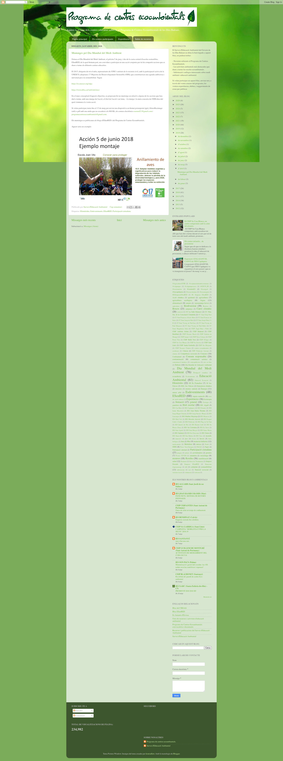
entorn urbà (176, 392)
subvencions (181, 470)
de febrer (182, 179)
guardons (175, 405)
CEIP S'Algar (204, 340)
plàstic (187, 453)
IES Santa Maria (206, 430)
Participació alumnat (179, 450)
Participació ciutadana (122, 211)
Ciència (185, 351)
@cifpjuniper (176, 286)
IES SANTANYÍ (183, 538)
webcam (197, 472)
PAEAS (199, 447)
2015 (178, 196)
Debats (178, 364)
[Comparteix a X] (133, 207)
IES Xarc (199, 436)
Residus (189, 458)
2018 (178, 132)
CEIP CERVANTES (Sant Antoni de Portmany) (191, 506)
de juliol (181, 156)
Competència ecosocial (189, 353)
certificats (175, 351)
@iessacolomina (191, 292)
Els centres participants (102, 38)
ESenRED (107, 211)
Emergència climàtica (204, 386)
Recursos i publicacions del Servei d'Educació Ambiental (191, 631)
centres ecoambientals (201, 348)
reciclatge (204, 455)
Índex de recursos (143, 38)
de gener (181, 183)
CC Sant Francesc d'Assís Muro (185, 317)
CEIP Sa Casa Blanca (179, 342)
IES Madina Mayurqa (189, 416)
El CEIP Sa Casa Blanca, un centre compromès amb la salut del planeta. (197, 223)
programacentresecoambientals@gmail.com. (89, 114)
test (190, 470)
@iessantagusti (204, 292)
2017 (178, 188)
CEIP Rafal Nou (189, 339)
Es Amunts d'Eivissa (180, 615)
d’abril (181, 168)
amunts (188, 303)
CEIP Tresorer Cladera (183, 348)
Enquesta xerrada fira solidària (187, 519)
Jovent (194, 439)
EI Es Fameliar (195, 383)
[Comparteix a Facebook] (136, 207)
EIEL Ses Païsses (187, 386)
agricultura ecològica (182, 300)
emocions (178, 389)
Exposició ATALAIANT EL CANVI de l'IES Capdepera (196, 259)
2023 (178, 112)
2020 (178, 124)
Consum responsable (196, 356)
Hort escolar (189, 405)
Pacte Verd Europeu (186, 447)
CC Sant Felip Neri (205, 315)
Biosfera (205, 306)
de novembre (183, 140)
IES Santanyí (179, 433)
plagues (179, 453)
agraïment (191, 297)
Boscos (175, 308)
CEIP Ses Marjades (205, 345)
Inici (119, 220)
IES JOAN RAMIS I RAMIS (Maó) (191, 493)
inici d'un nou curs (182, 541)
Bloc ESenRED (178, 611)
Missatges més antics (154, 220)
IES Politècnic (190, 422)
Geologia (206, 402)
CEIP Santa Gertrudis (187, 345)
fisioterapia (208, 399)
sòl (186, 467)
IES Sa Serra (204, 427)
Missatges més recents (83, 220)
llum (182, 441)
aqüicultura (176, 306)
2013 (178, 204)
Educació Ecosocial (201, 380)
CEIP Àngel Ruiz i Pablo (200, 329)
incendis (209, 436)
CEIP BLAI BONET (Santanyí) (189, 574)
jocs (186, 438)
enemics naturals (191, 389)
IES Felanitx (202, 408)
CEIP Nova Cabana (198, 337)
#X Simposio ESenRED (200, 295)
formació (180, 402)
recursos (176, 458)
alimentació (177, 303)
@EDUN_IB (204, 286)
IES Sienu (205, 433)
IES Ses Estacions (193, 433)
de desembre (183, 136)
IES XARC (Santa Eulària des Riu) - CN (191, 587)
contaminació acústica (198, 359)
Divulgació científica (200, 373)
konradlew (150, 753)
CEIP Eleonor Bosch (189, 334)
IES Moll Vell (177, 419)
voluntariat (188, 472)
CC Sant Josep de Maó (186, 320)
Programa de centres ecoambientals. (161, 741)
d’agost (181, 152)
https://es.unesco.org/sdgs (82, 83)
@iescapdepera (177, 292)
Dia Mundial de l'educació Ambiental (198, 365)
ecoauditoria (176, 376)
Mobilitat (188, 444)
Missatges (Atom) (91, 226)
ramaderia (193, 455)
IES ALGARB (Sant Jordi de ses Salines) (190, 485)
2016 (178, 192)
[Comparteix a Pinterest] (139, 207)
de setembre (183, 148)
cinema (174, 354)
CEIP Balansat (198, 331)
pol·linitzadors (198, 452)
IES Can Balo (177, 408)
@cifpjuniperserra (190, 286)
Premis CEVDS (181, 456)
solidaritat (194, 467)
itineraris (178, 439)
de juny (181, 160)
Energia (204, 388)
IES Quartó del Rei (181, 425)
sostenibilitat (206, 467)
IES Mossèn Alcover (192, 419)
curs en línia (207, 362)
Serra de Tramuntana (196, 461)
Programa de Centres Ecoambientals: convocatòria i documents (187, 625)
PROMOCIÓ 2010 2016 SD (186, 591)
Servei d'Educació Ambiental (184, 636)
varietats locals (177, 472)
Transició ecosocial (201, 469)
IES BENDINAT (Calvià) (186, 517)
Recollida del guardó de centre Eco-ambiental (189, 577)
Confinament (176, 356)
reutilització (203, 458)
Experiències (124, 38)
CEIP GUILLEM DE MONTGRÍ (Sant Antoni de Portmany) (190, 549)
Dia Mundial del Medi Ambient (192, 370)
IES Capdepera (190, 408)
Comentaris (80, 715)
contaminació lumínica (179, 362)
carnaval (180, 312)
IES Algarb (204, 405)
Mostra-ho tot (207, 597)
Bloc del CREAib (179, 608)
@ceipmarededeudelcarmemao (199, 284)
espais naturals (199, 396)
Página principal (79, 38)
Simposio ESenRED (191, 464)
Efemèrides (84, 211)
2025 (178, 104)
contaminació (178, 359)
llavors (202, 438)
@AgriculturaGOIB (178, 284)
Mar (188, 441)
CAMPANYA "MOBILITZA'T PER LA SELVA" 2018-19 (191, 530)
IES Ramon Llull (197, 425)
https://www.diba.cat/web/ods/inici (85, 89)
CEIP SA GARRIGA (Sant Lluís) (190, 526)
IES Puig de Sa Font (205, 422)
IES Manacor (204, 416)
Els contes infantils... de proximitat (194, 242)
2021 (178, 120)
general (193, 402)
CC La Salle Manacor (194, 312)
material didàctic (201, 441)
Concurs (203, 353)
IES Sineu (175, 436)
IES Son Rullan (187, 436)
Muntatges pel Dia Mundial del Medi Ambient (96, 53)
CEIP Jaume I (185, 337)
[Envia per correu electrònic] (128, 207)
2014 (178, 200)
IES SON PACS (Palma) (186, 562)
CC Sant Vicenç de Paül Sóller (195, 326)
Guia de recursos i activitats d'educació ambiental (188, 619)
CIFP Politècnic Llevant (200, 351)
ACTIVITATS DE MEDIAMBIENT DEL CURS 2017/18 (191, 554)
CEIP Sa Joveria (195, 342)
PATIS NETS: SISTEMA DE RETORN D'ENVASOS (191, 497)
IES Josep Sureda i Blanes (197, 414)
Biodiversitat (190, 305)
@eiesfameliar (177, 289)
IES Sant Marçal (191, 430)
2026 (178, 100)
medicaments (176, 444)
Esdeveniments (96, 211)
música (198, 444)
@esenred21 (191, 289)
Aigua (202, 300)
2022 (178, 116)
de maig (181, 164)
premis (209, 452)
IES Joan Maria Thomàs (196, 410)
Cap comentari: (116, 207)
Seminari (184, 461)
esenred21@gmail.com (143, 111)
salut (174, 461)
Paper (207, 447)
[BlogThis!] (130, 207)
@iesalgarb (204, 289)
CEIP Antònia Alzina (180, 331)
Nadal (207, 444)
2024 (178, 108)
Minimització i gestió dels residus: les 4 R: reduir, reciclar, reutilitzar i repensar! (192, 565)
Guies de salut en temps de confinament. (191, 510)
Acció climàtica (178, 297)
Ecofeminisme (190, 376)
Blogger (176, 753)
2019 (178, 128)
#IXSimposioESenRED (179, 295)
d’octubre (182, 144)
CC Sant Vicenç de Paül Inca (186, 323)
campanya (188, 309)
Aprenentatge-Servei (201, 303)
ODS (174, 446)
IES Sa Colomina (190, 427)
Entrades (79, 710)
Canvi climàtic (204, 308)
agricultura (203, 297)
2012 (178, 208)
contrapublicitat (195, 362)
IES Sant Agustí (177, 430)
